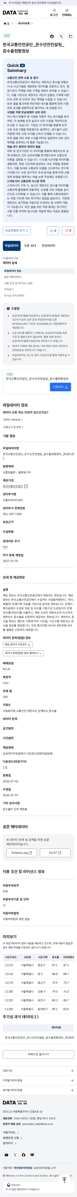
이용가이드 (9, 1132)
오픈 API (30, 245)
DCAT (53, 852)
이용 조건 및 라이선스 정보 (18, 283)
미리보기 (9, 289)
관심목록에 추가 (15, 230)
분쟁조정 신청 (11, 1138)
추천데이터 (48, 245)
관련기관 (7, 1070)
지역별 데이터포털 (12, 1080)
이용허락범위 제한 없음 (16, 919)
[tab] (12, 246)
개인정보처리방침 (23, 1168)
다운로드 (58, 387)
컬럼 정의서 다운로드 (16, 644)
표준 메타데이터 (12, 277)
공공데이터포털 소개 (44, 1168)
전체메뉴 (67, 15)
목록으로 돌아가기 (38, 1054)
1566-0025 (21, 1118)
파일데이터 (12, 247)
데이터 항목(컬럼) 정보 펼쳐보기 (22, 653)
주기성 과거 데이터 (14, 295)
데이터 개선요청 (11, 419)
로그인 (54, 15)
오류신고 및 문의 (12, 427)
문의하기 (8, 1143)
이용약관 (7, 1168)
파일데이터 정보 (12, 271)
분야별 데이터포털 (12, 1090)
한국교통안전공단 (13, 486)
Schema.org (19, 852)
